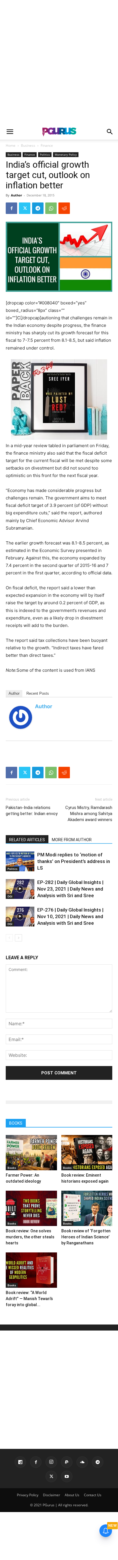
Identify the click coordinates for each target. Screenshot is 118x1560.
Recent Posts (37, 693)
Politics (45, 154)
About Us (72, 1495)
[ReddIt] (64, 208)
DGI (9, 896)
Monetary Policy (66, 154)
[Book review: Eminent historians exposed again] (87, 1152)
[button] (10, 132)
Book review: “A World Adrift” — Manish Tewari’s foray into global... (29, 1298)
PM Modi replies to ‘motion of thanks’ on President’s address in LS (73, 861)
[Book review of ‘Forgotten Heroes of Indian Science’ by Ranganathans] (87, 1208)
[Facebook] (11, 208)
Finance (47, 145)
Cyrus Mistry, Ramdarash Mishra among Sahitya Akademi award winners (88, 813)
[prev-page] (9, 937)
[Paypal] (66, 1462)
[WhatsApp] (51, 208)
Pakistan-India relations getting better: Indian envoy (32, 810)
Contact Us (92, 1495)
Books (11, 1168)
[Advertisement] (59, 62)
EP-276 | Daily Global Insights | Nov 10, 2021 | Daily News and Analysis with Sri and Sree (70, 916)
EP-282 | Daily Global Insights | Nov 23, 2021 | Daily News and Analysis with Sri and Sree (70, 888)
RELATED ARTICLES (27, 839)
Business (28, 145)
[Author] (20, 717)
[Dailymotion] (20, 1462)
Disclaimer (51, 1495)
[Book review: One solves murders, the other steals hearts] (31, 1208)
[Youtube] (66, 1476)
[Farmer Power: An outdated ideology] (31, 1152)
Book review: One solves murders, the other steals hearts (30, 1237)
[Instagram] (51, 1462)
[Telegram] (38, 208)
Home (10, 145)
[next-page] (18, 937)
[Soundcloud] (82, 1462)
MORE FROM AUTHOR (72, 839)
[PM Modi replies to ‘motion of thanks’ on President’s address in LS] (20, 861)
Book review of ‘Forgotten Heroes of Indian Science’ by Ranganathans (86, 1237)
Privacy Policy (27, 1495)
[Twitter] (24, 208)
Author (16, 195)
